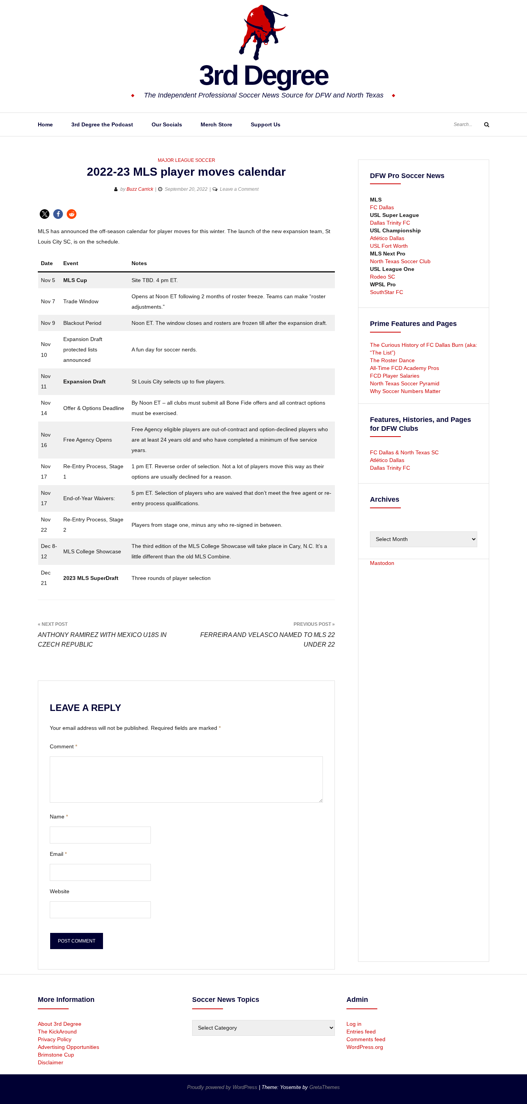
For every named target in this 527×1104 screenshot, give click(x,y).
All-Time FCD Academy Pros (404, 368)
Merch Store (216, 124)
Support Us (265, 124)
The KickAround (57, 1031)
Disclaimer (50, 1062)
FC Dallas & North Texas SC (404, 452)
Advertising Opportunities (68, 1047)
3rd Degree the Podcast (102, 124)
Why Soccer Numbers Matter (405, 391)
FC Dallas (382, 207)
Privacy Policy (54, 1039)
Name (59, 816)
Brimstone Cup (56, 1055)
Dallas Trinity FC (390, 223)
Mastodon (382, 563)
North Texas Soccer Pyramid (404, 383)
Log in (353, 1024)
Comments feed (365, 1039)
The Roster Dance (393, 360)
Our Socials (167, 124)
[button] (44, 214)
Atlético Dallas (387, 238)
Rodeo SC (382, 277)
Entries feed (361, 1031)
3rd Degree (263, 75)
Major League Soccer (186, 160)
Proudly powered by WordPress (223, 1087)
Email (58, 854)
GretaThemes (324, 1087)
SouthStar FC (386, 292)
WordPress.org (364, 1047)
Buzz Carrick (140, 189)
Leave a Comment (239, 189)
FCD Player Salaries (394, 376)
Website (59, 891)
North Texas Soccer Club (400, 261)
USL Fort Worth (389, 246)
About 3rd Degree (59, 1024)
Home (45, 124)
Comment (63, 746)
